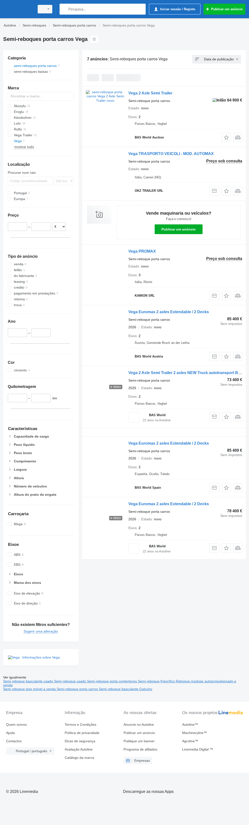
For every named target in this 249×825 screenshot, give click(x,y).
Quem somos (16, 724)
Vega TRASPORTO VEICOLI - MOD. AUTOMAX (171, 154)
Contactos (14, 741)
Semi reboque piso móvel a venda (30, 689)
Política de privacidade (82, 733)
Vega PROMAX (142, 251)
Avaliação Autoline (79, 749)
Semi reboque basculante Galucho (125, 689)
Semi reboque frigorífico (157, 681)
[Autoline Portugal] (18, 9)
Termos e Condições (80, 724)
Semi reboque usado (70, 681)
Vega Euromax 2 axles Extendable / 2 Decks (168, 312)
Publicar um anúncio (178, 229)
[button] (226, 137)
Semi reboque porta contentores (112, 681)
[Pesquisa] (64, 9)
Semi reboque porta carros (78, 689)
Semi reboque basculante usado (28, 681)
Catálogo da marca (79, 758)
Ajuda (10, 733)
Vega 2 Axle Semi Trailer (150, 93)
